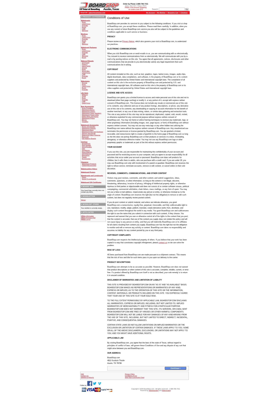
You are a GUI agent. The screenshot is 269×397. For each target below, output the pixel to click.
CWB (83, 29)
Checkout (184, 12)
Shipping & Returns (87, 377)
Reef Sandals (86, 145)
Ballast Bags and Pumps (90, 116)
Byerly (84, 27)
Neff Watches (86, 154)
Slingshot (85, 30)
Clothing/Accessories (89, 165)
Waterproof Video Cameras (91, 135)
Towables (85, 121)
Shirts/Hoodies (87, 147)
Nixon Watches (87, 152)
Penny (84, 177)
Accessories (86, 159)
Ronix (84, 22)
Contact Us (85, 376)
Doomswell (85, 62)
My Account (150, 12)
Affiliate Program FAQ (88, 218)
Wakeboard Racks (88, 110)
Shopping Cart (173, 12)
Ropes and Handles (88, 127)
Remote (84, 83)
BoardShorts (86, 143)
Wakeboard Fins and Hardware (92, 132)
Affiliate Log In (85, 219)
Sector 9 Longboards (89, 179)
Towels (84, 157)
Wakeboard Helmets (89, 128)
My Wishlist (161, 12)
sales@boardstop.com (97, 12)
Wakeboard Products (89, 164)
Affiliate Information (87, 216)
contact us (163, 242)
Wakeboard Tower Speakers (91, 113)
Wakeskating (166, 390)
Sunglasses (86, 150)
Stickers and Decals (89, 133)
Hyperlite (85, 25)
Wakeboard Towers (88, 111)
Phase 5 (84, 64)
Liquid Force (86, 24)
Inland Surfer (86, 66)
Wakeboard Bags (88, 130)
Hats (83, 148)
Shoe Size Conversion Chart (134, 377)
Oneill (84, 96)
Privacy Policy (130, 374)
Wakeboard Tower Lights (90, 115)
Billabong (85, 95)
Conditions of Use (131, 376)
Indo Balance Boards (89, 138)
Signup (83, 200)
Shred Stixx (86, 71)
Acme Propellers (87, 108)
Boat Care (85, 137)
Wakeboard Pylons (88, 118)
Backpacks (86, 155)
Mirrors (84, 120)
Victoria (84, 68)
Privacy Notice (128, 41)
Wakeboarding (154, 390)
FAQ (82, 374)
